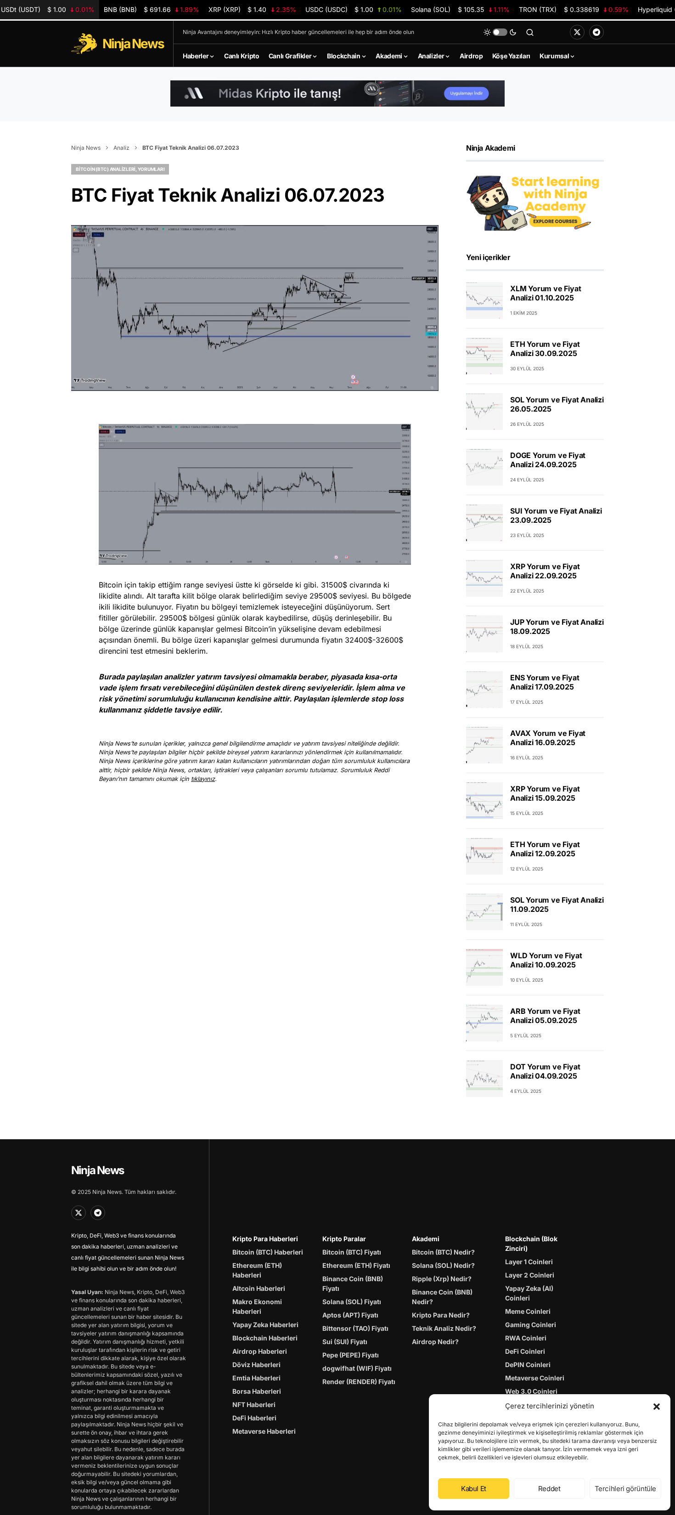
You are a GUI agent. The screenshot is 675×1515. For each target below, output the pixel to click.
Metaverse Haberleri (264, 1431)
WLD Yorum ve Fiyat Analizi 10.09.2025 (546, 960)
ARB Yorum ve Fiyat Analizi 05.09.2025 (545, 1016)
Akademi (425, 1239)
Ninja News (86, 147)
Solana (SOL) (460, 9)
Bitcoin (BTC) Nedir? (443, 1252)
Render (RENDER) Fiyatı (358, 1381)
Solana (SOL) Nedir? (443, 1265)
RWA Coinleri (525, 1338)
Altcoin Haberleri (258, 1288)
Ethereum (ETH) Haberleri (257, 1270)
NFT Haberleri (254, 1404)
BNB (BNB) (151, 9)
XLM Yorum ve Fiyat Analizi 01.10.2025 (545, 293)
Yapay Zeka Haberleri (265, 1324)
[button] (656, 1406)
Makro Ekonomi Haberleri (257, 1306)
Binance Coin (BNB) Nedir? (442, 1297)
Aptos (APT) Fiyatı (350, 1315)
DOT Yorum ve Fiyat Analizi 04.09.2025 (545, 1072)
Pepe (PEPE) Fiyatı (350, 1355)
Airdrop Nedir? (435, 1341)
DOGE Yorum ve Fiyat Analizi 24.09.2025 (547, 460)
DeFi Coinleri (525, 1351)
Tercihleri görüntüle (626, 1488)
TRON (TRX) (573, 9)
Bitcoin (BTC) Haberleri (267, 1252)
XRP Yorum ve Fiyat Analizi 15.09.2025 (544, 794)
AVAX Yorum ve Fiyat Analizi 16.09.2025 (547, 738)
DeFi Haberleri (254, 1418)
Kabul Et (473, 1488)
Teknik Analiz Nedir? (444, 1328)
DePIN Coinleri (528, 1364)
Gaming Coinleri (530, 1324)
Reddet (549, 1488)
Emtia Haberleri (256, 1378)
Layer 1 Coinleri (529, 1262)
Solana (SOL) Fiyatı (351, 1302)
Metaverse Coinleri (534, 1378)
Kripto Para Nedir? (441, 1315)
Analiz (121, 147)
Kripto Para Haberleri (265, 1239)
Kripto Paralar (344, 1239)
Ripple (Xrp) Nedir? (442, 1279)
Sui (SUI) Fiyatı (344, 1341)
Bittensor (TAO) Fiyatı (355, 1328)
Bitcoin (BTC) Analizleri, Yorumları (120, 169)
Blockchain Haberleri (265, 1338)
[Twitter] (577, 32)
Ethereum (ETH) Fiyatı (356, 1265)
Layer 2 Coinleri (529, 1275)
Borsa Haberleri (256, 1391)
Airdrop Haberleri (259, 1351)
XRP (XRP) (252, 9)
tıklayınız (203, 778)
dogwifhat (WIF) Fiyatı (357, 1368)
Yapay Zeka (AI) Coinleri (529, 1293)
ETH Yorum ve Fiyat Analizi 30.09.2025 (544, 349)
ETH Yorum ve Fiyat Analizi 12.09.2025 (544, 849)
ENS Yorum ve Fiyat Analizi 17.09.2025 (544, 682)
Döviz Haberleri (256, 1364)
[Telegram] (596, 32)
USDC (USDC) (353, 9)
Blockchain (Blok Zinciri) (531, 1243)
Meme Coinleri (528, 1311)
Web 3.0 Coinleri (531, 1391)
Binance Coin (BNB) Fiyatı (352, 1283)
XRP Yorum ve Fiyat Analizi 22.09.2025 (544, 571)
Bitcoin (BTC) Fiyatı (351, 1252)
